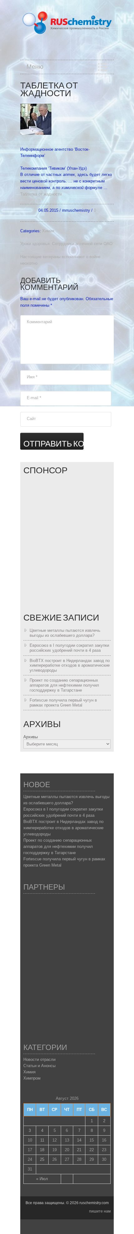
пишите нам (100, 1211)
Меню (34, 67)
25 (42, 1159)
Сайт (31, 419)
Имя (32, 377)
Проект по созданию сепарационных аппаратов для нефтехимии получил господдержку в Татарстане (64, 685)
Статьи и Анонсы (39, 1065)
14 (79, 1140)
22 (91, 1149)
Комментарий (39, 322)
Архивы (30, 737)
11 (42, 1140)
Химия (48, 231)
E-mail (34, 398)
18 (42, 1149)
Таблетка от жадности (41, 194)
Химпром (32, 1078)
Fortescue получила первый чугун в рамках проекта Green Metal (63, 702)
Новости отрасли (39, 1059)
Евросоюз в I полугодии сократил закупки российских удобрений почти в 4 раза (69, 648)
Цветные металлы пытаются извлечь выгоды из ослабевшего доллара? (65, 633)
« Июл (42, 1178)
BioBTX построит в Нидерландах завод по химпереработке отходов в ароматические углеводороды (70, 665)
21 (79, 1149)
